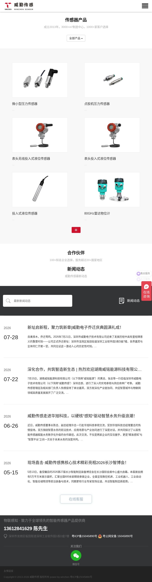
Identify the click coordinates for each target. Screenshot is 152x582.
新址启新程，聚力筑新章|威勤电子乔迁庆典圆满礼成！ (76, 327)
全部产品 (75, 38)
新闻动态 (133, 300)
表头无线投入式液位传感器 (31, 158)
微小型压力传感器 (24, 103)
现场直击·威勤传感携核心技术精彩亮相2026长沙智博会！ (78, 462)
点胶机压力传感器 (97, 103)
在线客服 (76, 499)
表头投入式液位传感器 (100, 158)
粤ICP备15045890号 (84, 536)
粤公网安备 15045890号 (117, 536)
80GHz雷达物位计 (97, 213)
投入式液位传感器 (24, 213)
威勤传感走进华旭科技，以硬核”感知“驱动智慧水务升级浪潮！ (82, 416)
